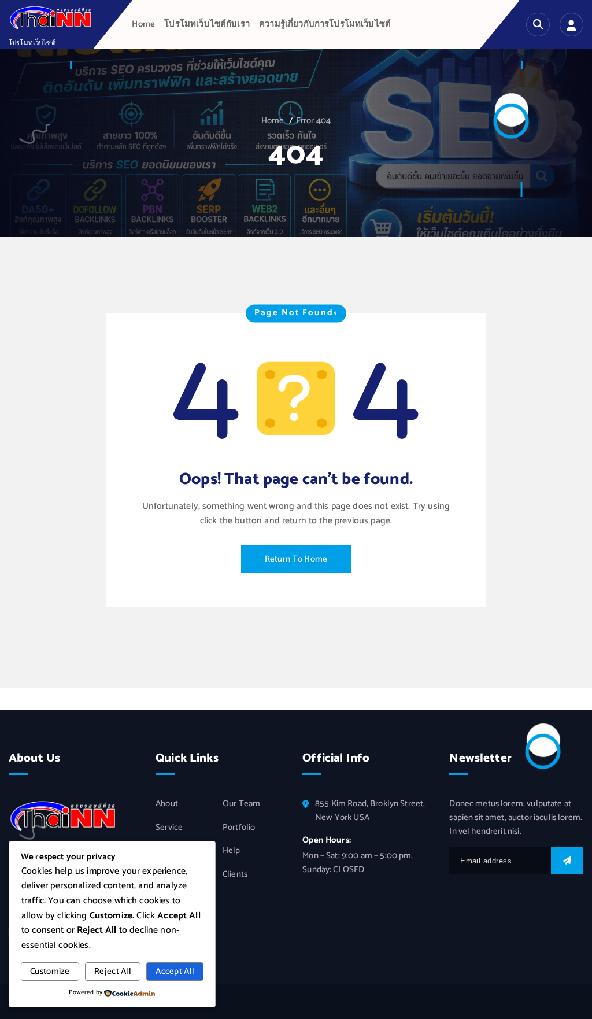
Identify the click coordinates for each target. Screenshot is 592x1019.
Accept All (175, 972)
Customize (50, 972)
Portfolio (239, 828)
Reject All (112, 972)
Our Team (241, 804)
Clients (235, 874)
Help (231, 851)
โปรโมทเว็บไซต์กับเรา (207, 24)
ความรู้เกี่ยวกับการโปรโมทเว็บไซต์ (325, 24)
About (167, 804)
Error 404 (313, 121)
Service (169, 828)
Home (143, 24)
